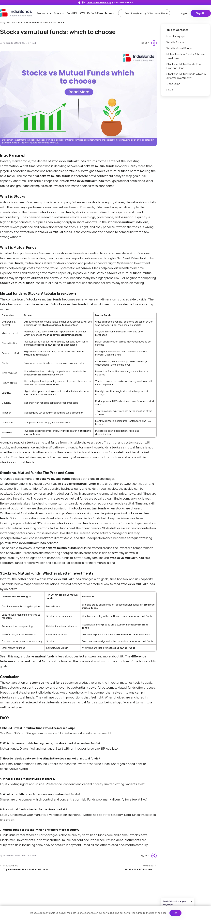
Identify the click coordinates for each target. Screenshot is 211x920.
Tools (59, 13)
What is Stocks (175, 42)
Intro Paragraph (175, 36)
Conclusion (173, 84)
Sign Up (201, 13)
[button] (154, 43)
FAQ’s (169, 90)
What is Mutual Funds (179, 48)
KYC (82, 13)
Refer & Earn (95, 13)
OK (175, 913)
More (110, 13)
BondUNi (71, 13)
